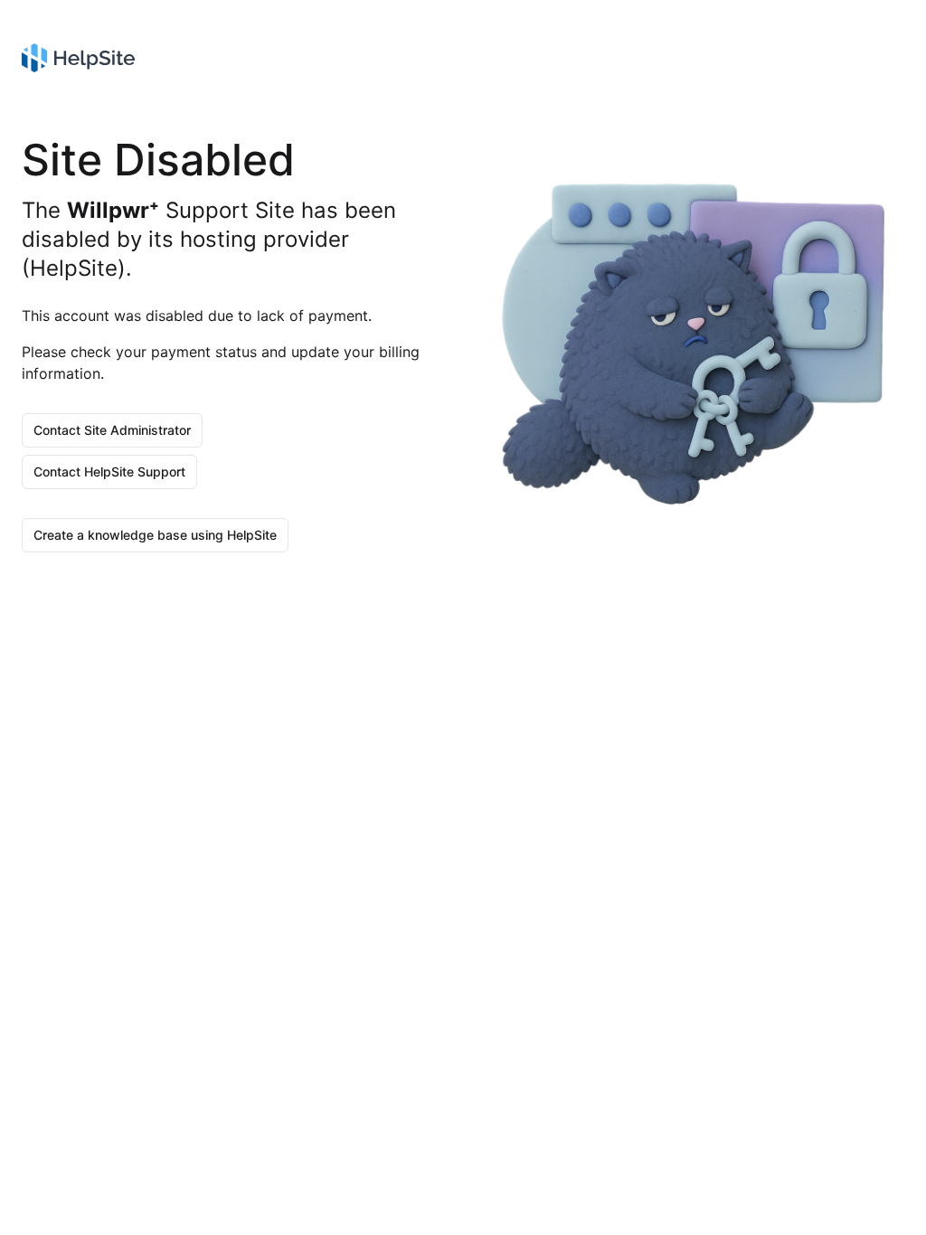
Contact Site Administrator (112, 430)
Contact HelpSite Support (109, 471)
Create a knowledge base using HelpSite (155, 534)
